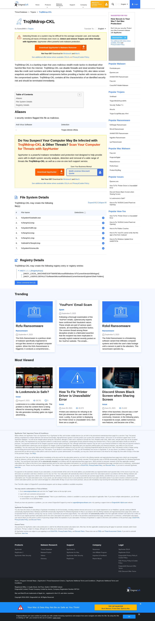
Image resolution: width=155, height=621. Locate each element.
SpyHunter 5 (71, 549)
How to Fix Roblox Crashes (119, 228)
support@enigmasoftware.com (82, 502)
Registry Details (22, 105)
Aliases (19, 98)
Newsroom (96, 549)
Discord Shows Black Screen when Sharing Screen (122, 193)
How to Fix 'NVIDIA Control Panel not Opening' (122, 204)
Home (37, 5)
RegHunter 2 (19, 552)
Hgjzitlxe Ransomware (117, 138)
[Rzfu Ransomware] (34, 311)
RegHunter (70, 558)
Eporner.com (114, 72)
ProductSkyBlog (115, 170)
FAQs (34, 453)
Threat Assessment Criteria (113, 531)
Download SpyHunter (47, 172)
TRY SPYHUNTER (116, 607)
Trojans (33, 12)
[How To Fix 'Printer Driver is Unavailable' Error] (77, 377)
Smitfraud (113, 96)
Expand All (92, 203)
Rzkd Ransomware (116, 326)
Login (136, 4)
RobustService (115, 162)
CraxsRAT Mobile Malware (119, 85)
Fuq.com (113, 81)
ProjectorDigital (115, 157)
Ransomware (22, 331)
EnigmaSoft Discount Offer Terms (127, 567)
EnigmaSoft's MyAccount (119, 502)
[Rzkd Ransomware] (120, 311)
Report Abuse (97, 558)
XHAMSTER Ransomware (119, 77)
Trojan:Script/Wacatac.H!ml (119, 114)
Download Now (117, 37)
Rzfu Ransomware (29, 326)
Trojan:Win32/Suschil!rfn (118, 101)
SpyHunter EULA (124, 549)
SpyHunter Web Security (23, 555)
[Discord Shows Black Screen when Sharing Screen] (120, 377)
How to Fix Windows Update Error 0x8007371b (121, 240)
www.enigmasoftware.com (32, 491)
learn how (17, 467)
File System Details (24, 102)
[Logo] (21, 4)
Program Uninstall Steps (28, 581)
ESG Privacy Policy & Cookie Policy (128, 562)
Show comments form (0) (26, 283)
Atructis (112, 109)
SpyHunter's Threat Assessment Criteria (51, 581)
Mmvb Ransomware (117, 129)
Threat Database (21, 12)
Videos (43, 555)
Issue (18, 397)
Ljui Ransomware (116, 142)
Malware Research (59, 4)
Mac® (77, 53)
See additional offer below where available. (48, 57)
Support (72, 5)
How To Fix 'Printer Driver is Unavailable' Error (124, 187)
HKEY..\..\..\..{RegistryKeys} (31, 271)
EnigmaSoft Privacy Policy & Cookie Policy (128, 557)
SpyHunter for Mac (73, 552)
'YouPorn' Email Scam (75, 304)
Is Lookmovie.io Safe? (117, 198)
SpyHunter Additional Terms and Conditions (81, 581)
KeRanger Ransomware (118, 125)
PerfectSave (114, 166)
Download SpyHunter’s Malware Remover (58, 48)
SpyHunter (18, 549)
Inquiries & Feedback (100, 555)
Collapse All (101, 203)
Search (112, 4)
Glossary (44, 558)
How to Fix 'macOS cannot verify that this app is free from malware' (124, 234)
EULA (67, 57)
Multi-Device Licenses (97, 4)
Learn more (57, 618)
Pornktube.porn (115, 68)
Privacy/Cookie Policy (81, 57)
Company (83, 5)
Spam (61, 310)
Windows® (67, 53)
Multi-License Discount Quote (79, 172)
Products (48, 5)
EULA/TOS (84, 465)
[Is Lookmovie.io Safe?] (34, 377)
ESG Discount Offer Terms (127, 571)
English (123, 4)
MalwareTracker (46, 552)
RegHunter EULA (124, 552)
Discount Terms (110, 465)
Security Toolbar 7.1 (116, 105)
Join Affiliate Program (100, 552)
